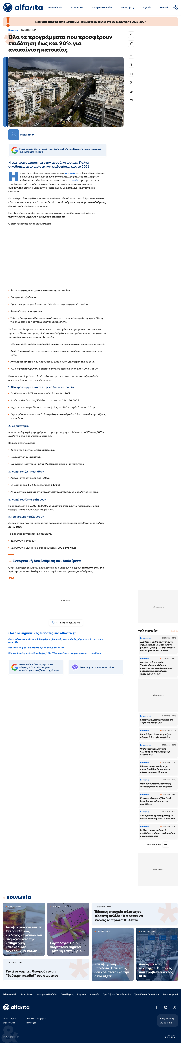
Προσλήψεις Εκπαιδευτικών (117, 994)
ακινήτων (70, 172)
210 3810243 (166, 1022)
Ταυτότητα (31, 1022)
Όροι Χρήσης (9, 1018)
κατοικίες (74, 180)
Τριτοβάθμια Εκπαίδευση (147, 994)
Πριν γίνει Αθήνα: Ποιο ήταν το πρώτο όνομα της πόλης (36, 647)
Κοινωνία (164, 7)
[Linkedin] (131, 73)
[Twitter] (131, 64)
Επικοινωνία (9, 1022)
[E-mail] (131, 100)
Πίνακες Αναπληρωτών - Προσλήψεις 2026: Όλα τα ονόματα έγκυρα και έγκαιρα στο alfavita (54, 653)
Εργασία (146, 7)
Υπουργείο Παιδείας (102, 7)
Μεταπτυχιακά (170, 994)
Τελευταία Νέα (55, 7)
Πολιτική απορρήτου (36, 1018)
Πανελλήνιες (127, 7)
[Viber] (131, 82)
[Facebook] (131, 55)
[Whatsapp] (131, 91)
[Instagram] (166, 1007)
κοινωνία (18, 897)
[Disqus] (68, 717)
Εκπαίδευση (77, 7)
